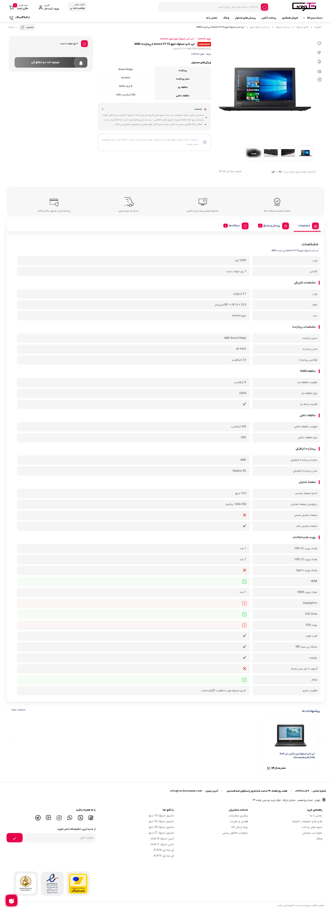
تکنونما (318, 27)
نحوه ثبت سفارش (312, 833)
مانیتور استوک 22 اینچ (161, 821)
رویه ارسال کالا (239, 827)
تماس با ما (211, 18)
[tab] (307, 225)
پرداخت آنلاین (268, 18)
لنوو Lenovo (197, 54)
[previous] (319, 741)
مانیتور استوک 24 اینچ (161, 827)
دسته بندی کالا (315, 18)
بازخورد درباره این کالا (232, 171)
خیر (273, 172)
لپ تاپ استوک (282, 27)
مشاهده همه (18, 709)
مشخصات (304, 225)
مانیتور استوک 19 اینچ (161, 816)
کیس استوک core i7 (162, 844)
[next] (11, 741)
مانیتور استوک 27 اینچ (161, 833)
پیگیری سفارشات (238, 816)
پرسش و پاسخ (271, 225)
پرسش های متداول (245, 18)
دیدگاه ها (234, 225)
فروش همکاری (290, 18)
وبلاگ (226, 18)
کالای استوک (302, 27)
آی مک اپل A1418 (164, 850)
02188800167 (302, 791)
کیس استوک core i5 (162, 839)
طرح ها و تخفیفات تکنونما (307, 821)
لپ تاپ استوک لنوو (260, 27)
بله (280, 172)
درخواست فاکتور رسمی (235, 833)
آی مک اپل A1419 (164, 856)
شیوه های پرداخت (312, 827)
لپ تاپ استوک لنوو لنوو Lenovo (176, 38)
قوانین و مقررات (239, 821)
